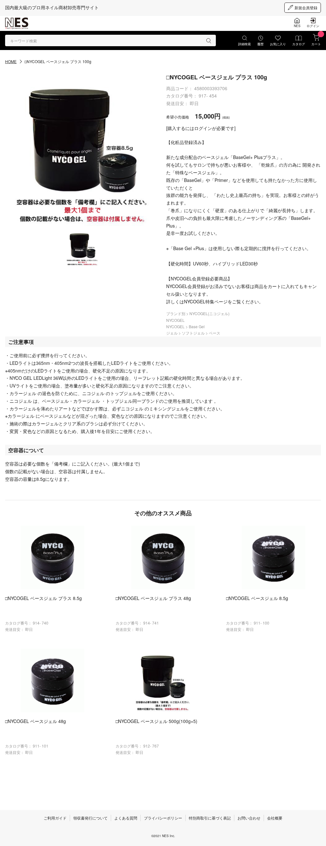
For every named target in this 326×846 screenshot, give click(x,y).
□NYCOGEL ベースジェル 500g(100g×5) (156, 721)
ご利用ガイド (55, 818)
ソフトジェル (194, 333)
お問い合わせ (248, 818)
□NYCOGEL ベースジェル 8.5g (257, 598)
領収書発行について (90, 818)
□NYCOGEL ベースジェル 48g (35, 721)
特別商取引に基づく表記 (210, 818)
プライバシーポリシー (163, 818)
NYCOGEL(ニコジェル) (209, 313)
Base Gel (197, 326)
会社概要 (274, 818)
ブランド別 (176, 313)
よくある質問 (125, 818)
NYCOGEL (175, 320)
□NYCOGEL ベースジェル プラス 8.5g (43, 598)
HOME (11, 61)
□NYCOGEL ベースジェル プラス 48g (153, 598)
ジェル (172, 333)
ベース (214, 333)
